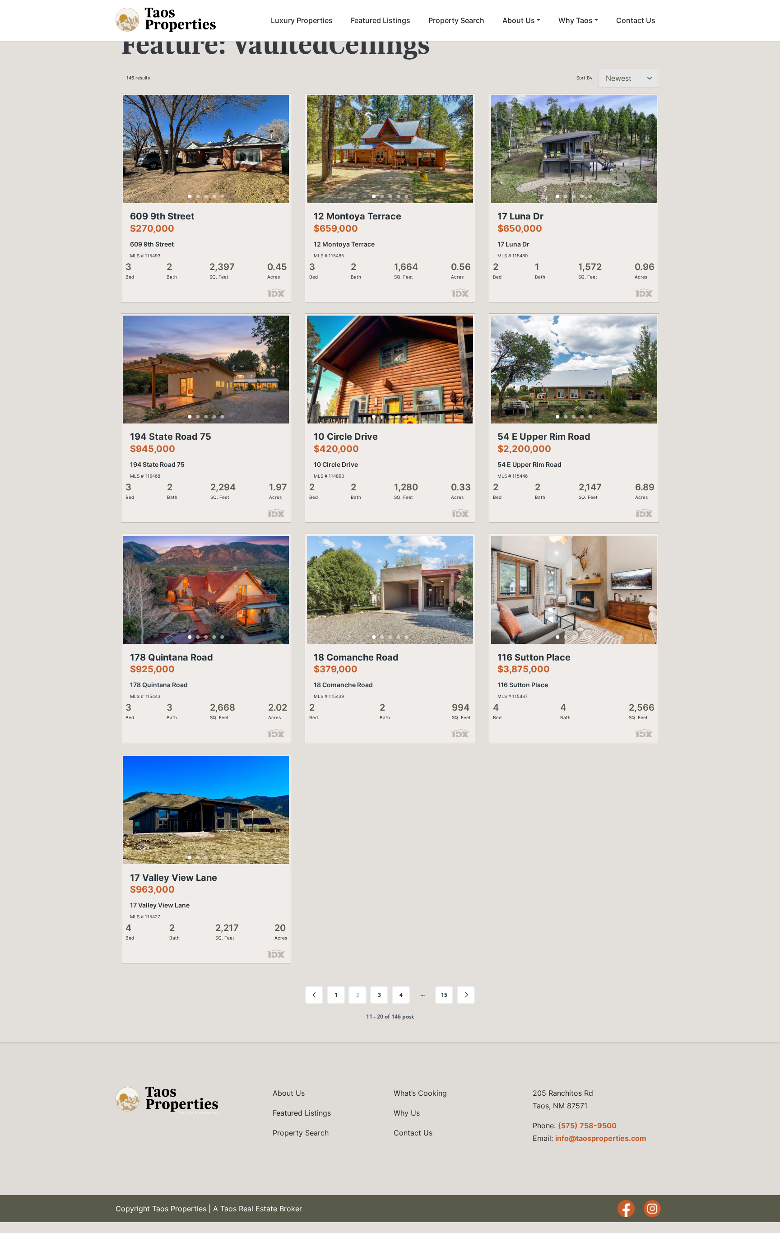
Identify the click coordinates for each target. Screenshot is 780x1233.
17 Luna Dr (520, 216)
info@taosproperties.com (600, 1138)
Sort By (584, 77)
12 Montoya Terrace (357, 216)
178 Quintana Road (171, 657)
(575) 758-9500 (587, 1125)
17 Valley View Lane (173, 877)
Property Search (456, 20)
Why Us (407, 1112)
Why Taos (575, 20)
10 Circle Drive (346, 436)
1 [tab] (190, 196)
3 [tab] (206, 196)
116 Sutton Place (534, 657)
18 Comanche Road (356, 657)
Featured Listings (380, 20)
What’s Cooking (420, 1093)
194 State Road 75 (170, 436)
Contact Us (635, 20)
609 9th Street (162, 216)
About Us (518, 20)
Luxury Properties (302, 20)
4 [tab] (214, 196)
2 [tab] (198, 196)
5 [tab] (222, 196)
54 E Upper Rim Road (543, 436)
